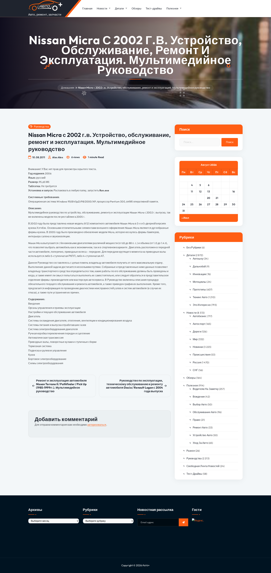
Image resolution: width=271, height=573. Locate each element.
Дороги (197, 331)
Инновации (199, 274)
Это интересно (202, 304)
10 (183, 191)
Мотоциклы (199, 281)
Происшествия (201, 354)
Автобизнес (200, 316)
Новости (102, 8)
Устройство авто (202, 435)
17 (183, 197)
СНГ (195, 370)
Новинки (198, 346)
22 (225, 197)
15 (225, 191)
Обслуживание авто (205, 412)
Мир (195, 339)
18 (192, 197)
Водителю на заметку (205, 388)
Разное (190, 450)
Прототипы (199, 289)
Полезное (172, 8)
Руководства (41, 126)
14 (217, 191)
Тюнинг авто (200, 297)
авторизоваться (96, 424)
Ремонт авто (200, 427)
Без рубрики (193, 247)
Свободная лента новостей (203, 466)
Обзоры (136, 8)
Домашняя (67, 87)
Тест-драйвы (154, 8)
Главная (87, 8)
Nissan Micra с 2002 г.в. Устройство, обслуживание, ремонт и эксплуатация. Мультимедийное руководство (144, 87)
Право (196, 419)
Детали (119, 8)
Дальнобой (199, 266)
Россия (197, 362)
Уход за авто (200, 442)
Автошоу (198, 258)
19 (200, 197)
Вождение (199, 396)
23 (233, 197)
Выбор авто (200, 404)
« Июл (185, 217)
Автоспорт (199, 323)
